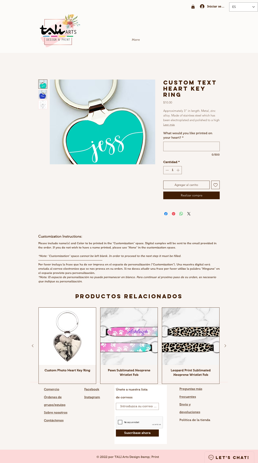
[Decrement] (167, 170)
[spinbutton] (173, 170)
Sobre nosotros (55, 412)
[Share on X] (188, 213)
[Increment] (178, 170)
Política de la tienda (194, 420)
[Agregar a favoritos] (215, 185)
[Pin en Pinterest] (173, 213)
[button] (193, 6)
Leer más (169, 124)
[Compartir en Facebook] (165, 213)
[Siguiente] (225, 345)
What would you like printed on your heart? (187, 135)
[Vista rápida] (67, 336)
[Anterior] (32, 345)
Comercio (51, 389)
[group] (129, 345)
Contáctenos (53, 420)
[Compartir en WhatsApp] (181, 213)
